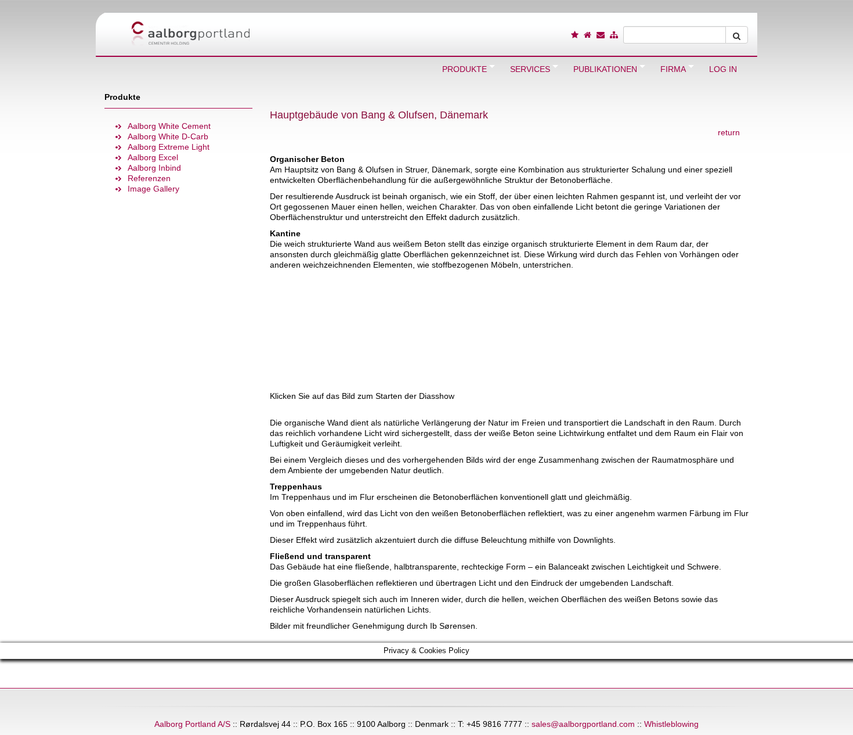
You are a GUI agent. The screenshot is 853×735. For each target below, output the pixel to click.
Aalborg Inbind (154, 167)
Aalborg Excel (153, 157)
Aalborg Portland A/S (192, 724)
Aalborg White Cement (169, 126)
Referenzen (149, 178)
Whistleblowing (671, 724)
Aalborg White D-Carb (168, 136)
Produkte (122, 97)
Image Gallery (153, 188)
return (729, 132)
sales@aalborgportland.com (583, 724)
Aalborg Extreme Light (168, 147)
